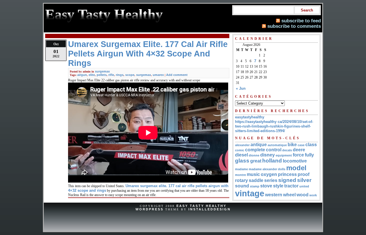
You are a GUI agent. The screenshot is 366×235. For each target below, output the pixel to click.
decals (287, 150)
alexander (242, 145)
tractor (291, 185)
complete (255, 149)
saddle (256, 180)
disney (267, 154)
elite (92, 75)
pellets (102, 75)
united (304, 186)
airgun (82, 75)
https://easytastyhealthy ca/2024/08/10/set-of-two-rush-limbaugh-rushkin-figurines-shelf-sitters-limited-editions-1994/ (274, 126)
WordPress (150, 209)
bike (292, 144)
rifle (111, 75)
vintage (249, 193)
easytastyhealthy (249, 117)
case (301, 145)
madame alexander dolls (267, 169)
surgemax (102, 71)
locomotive (295, 160)
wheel (289, 194)
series (270, 180)
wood (303, 194)
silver (304, 180)
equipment (284, 155)
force (298, 154)
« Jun (241, 88)
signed (287, 180)
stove (266, 185)
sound (242, 185)
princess (287, 174)
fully (309, 154)
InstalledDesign (209, 209)
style (278, 185)
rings (120, 75)
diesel (241, 154)
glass (242, 161)
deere (299, 149)
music (253, 174)
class (311, 144)
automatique (277, 145)
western (273, 194)
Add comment (177, 75)
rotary (241, 180)
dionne (254, 155)
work (313, 195)
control (273, 149)
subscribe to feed (301, 20)
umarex (158, 75)
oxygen (269, 174)
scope (129, 75)
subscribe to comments (294, 26)
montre (240, 175)
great (255, 160)
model (296, 168)
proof (303, 174)
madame (241, 169)
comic (239, 150)
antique (258, 144)
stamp (254, 186)
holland (272, 161)
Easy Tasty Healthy (201, 205)
